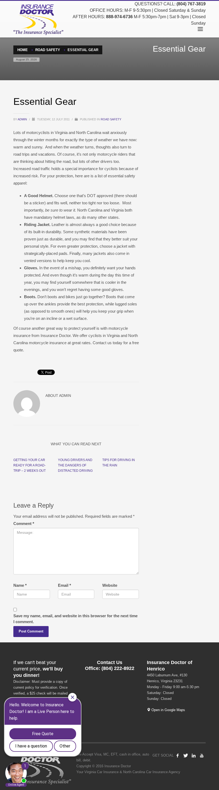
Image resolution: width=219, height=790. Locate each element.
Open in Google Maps (167, 710)
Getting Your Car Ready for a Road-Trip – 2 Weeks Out (29, 465)
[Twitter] (186, 755)
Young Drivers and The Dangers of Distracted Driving (75, 465)
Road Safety (111, 119)
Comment (23, 523)
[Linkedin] (194, 755)
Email (64, 585)
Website (109, 585)
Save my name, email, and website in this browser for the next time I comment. (75, 618)
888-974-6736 (119, 16)
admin (23, 119)
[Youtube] (202, 755)
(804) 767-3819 (191, 4)
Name (20, 585)
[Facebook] (178, 755)
